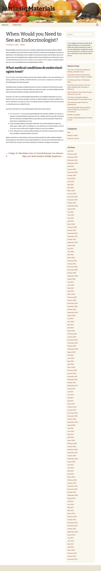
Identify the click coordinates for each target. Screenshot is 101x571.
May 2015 (70, 471)
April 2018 (70, 364)
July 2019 (70, 318)
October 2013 (71, 529)
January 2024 (71, 169)
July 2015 (70, 465)
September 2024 (72, 163)
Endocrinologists (11, 77)
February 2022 (72, 227)
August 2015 (71, 462)
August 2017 (71, 388)
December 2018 (72, 340)
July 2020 (70, 282)
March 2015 (71, 477)
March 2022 (71, 224)
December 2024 (72, 160)
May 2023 (70, 184)
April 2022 (70, 221)
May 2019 (70, 324)
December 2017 (72, 376)
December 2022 (72, 197)
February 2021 (72, 260)
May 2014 (70, 507)
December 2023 (72, 172)
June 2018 (70, 358)
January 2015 (71, 483)
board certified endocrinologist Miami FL (35, 60)
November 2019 (72, 306)
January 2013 (71, 556)
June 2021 (70, 251)
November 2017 (72, 379)
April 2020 (70, 291)
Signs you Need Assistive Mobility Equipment (43, 156)
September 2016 (72, 422)
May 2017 (70, 398)
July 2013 (70, 538)
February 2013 (72, 553)
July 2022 (70, 212)
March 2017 (71, 404)
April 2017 (70, 401)
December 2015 (72, 449)
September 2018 (72, 349)
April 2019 (70, 327)
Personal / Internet (73, 138)
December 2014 (72, 486)
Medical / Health (72, 135)
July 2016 (70, 428)
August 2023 (71, 178)
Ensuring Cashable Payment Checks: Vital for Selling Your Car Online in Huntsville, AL (79, 109)
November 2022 (72, 200)
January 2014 (71, 519)
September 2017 (72, 385)
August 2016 (71, 425)
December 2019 (72, 303)
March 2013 (71, 550)
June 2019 (70, 321)
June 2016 (70, 431)
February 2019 (72, 334)
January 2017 (71, 410)
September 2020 (72, 276)
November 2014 (72, 489)
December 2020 (72, 267)
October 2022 (71, 203)
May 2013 (70, 544)
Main (23, 44)
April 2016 (70, 437)
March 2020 (71, 294)
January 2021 (71, 264)
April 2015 (70, 474)
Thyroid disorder (15, 114)
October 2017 (71, 382)
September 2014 (72, 495)
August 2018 (71, 352)
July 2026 (70, 151)
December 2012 (72, 559)
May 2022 (70, 218)
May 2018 (70, 361)
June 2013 (70, 541)
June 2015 (70, 468)
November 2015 (72, 452)
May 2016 (70, 434)
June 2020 (70, 285)
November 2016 (72, 416)
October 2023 (71, 175)
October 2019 (71, 309)
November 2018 (72, 343)
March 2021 (71, 257)
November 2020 (72, 270)
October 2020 (71, 273)
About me (5, 25)
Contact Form (17, 25)
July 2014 (70, 501)
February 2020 (72, 297)
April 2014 (70, 510)
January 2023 (71, 193)
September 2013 (72, 532)
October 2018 (71, 346)
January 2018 (71, 373)
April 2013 (70, 547)
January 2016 (71, 446)
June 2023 (70, 181)
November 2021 (72, 236)
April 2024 (70, 166)
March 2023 (71, 190)
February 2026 (72, 154)
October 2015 (71, 455)
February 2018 (72, 370)
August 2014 (71, 498)
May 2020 (70, 288)
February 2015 (72, 480)
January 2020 (71, 300)
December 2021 (72, 233)
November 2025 (72, 157)
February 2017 (72, 407)
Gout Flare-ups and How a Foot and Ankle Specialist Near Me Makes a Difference (78, 87)
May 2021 (70, 254)
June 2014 (70, 504)
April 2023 (70, 187)
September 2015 (72, 458)
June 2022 (70, 215)
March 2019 (71, 331)
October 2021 (71, 239)
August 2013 (71, 535)
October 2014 (71, 492)
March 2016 (71, 440)
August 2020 (71, 279)
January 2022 (71, 230)
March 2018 (71, 367)
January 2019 (71, 337)
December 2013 (72, 522)
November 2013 (72, 525)
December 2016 (72, 413)
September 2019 (72, 312)
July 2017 (70, 391)
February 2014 (72, 516)
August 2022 (71, 209)
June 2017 (70, 395)
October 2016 (71, 419)
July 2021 (70, 248)
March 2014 (71, 513)
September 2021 (72, 242)
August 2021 (71, 245)
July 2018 (70, 355)
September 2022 (72, 206)
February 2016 (72, 443)
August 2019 (71, 315)
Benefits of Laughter (73, 114)
